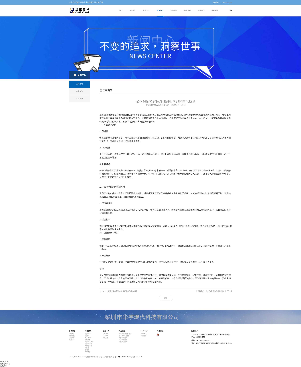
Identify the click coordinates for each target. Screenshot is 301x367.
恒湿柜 (87, 336)
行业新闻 (105, 336)
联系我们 (201, 10)
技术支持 (187, 10)
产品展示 (146, 10)
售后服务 (144, 336)
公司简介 (72, 334)
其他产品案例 (123, 342)
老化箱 (87, 350)
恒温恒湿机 (88, 344)
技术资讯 (144, 334)
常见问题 (105, 338)
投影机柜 (88, 340)
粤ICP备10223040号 (121, 357)
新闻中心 (160, 10)
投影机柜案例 (123, 338)
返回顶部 (3, 366)
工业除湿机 (88, 346)
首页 (121, 10)
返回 (165, 298)
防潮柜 (227, 334)
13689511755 (4, 362)
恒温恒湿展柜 (89, 342)
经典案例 (173, 10)
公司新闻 (105, 334)
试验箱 (87, 348)
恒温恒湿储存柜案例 (125, 334)
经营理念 (72, 338)
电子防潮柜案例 (124, 336)
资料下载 (214, 10)
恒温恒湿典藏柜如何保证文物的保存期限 (118, 291)
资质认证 (72, 340)
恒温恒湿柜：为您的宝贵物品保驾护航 (214, 291)
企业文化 (72, 336)
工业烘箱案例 (123, 340)
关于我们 (133, 10)
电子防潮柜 (88, 338)
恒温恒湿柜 (88, 334)
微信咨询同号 (5, 364)
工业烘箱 (88, 352)
